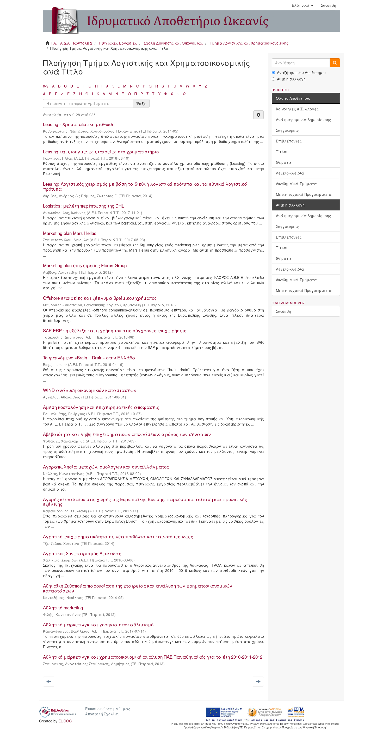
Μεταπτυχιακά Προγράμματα (304, 194)
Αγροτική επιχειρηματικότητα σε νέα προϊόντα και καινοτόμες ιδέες (118, 536)
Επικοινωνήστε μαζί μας (107, 708)
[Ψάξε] (335, 62)
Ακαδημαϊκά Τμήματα (296, 183)
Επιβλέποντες (289, 140)
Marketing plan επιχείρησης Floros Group (85, 265)
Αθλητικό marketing (63, 607)
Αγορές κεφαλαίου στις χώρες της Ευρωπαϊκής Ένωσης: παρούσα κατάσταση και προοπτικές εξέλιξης (145, 501)
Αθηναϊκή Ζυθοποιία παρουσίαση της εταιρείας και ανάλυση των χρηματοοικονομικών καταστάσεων (137, 588)
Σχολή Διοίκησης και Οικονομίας (173, 43)
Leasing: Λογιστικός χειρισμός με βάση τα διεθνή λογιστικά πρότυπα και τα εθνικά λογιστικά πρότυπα (145, 186)
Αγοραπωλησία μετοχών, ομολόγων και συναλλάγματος (106, 466)
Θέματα (283, 162)
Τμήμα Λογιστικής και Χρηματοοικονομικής (249, 43)
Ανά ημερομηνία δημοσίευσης (303, 119)
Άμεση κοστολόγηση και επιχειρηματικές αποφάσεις (101, 407)
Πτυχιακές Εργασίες (118, 43)
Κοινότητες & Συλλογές (297, 108)
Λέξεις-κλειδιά (290, 173)
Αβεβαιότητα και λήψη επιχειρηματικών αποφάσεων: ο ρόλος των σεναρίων (127, 434)
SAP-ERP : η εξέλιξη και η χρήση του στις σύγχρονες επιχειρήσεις (114, 330)
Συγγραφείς (287, 130)
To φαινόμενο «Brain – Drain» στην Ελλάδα (89, 357)
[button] (302, 5)
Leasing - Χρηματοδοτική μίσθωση (78, 124)
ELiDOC (65, 720)
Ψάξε (141, 103)
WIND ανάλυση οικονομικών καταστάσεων (89, 390)
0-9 (45, 86)
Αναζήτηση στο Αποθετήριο (301, 72)
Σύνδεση (283, 311)
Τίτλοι (281, 151)
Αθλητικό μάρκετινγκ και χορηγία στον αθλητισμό (98, 624)
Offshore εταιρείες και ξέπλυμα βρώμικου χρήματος (100, 298)
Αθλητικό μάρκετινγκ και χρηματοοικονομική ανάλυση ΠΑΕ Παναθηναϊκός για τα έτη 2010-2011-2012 (152, 656)
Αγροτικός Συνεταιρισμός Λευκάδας (82, 553)
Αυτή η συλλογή (291, 79)
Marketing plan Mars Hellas (69, 233)
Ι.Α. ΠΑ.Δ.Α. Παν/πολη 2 (71, 43)
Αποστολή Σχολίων (102, 713)
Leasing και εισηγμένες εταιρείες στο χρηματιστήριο (101, 151)
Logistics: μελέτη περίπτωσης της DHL (83, 205)
